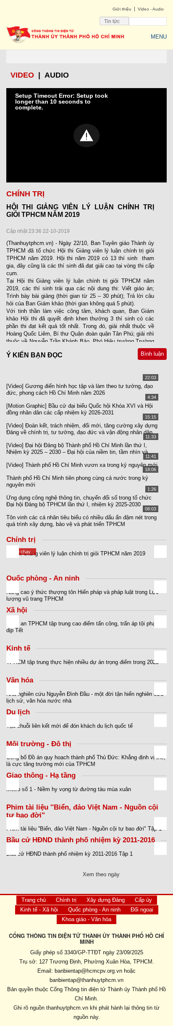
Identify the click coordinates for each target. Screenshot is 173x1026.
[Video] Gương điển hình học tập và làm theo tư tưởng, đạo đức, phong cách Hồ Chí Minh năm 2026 (79, 389)
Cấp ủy (143, 900)
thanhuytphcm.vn (67, 1008)
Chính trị (66, 900)
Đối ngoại (142, 909)
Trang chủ (33, 900)
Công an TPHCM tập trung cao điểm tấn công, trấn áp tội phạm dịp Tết (83, 626)
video (22, 75)
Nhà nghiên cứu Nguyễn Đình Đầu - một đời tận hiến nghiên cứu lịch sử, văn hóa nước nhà (84, 697)
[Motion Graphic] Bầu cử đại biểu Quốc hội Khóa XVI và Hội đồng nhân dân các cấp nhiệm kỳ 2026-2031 (79, 409)
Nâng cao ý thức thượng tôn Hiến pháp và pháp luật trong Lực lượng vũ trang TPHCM (82, 595)
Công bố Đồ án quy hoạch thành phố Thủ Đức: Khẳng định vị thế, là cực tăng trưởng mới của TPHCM (85, 760)
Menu (159, 37)
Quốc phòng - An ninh (94, 909)
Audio (57, 75)
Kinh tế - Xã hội (39, 909)
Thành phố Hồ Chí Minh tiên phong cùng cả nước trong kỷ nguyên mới (77, 481)
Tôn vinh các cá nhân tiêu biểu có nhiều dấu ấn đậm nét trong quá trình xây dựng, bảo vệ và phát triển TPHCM (81, 520)
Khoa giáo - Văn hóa (86, 919)
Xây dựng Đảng (105, 900)
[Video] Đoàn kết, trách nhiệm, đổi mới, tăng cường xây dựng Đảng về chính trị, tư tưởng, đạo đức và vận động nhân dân (81, 428)
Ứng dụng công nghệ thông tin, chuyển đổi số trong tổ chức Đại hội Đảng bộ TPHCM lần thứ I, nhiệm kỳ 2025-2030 (79, 501)
